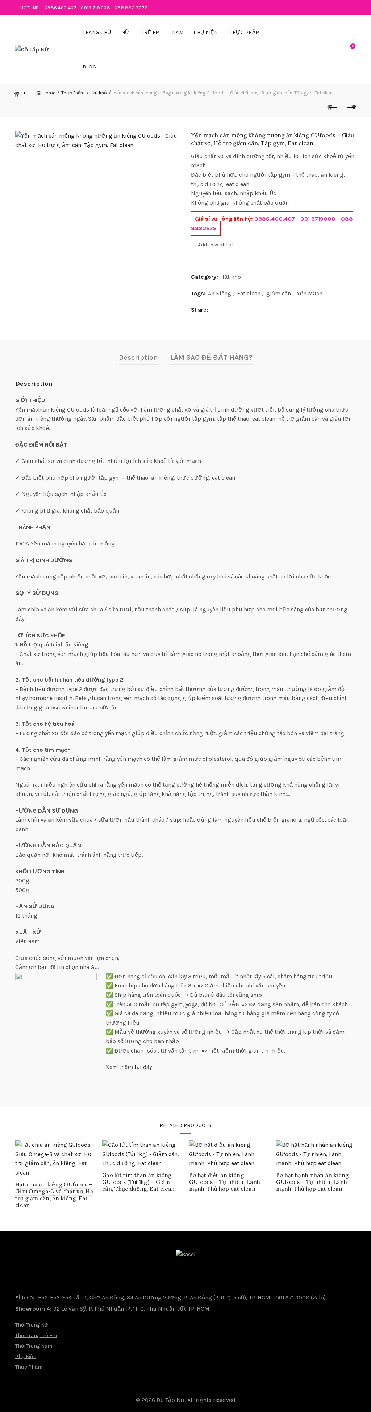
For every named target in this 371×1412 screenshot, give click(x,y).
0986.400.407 (61, 7)
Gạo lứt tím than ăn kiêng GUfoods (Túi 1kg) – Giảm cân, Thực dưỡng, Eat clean (138, 1182)
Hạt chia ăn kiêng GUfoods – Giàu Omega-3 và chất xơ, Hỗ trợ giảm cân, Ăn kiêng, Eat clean (54, 1195)
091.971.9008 (292, 1297)
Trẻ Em (151, 32)
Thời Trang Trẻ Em (36, 1335)
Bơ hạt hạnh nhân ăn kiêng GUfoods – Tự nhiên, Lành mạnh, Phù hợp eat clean (312, 1182)
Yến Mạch (309, 293)
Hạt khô (99, 93)
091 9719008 (317, 218)
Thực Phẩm (245, 32)
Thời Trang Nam (33, 1346)
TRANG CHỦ (97, 32)
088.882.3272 (131, 7)
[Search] (332, 49)
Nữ (125, 32)
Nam (178, 32)
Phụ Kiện (205, 32)
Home (49, 93)
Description (138, 357)
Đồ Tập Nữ (171, 1399)
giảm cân (278, 293)
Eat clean (248, 293)
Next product (351, 107)
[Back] (20, 93)
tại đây (143, 1066)
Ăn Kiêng (219, 293)
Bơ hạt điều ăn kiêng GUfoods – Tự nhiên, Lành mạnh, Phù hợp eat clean (224, 1182)
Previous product (333, 107)
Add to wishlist (216, 245)
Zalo (318, 1297)
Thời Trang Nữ (31, 1325)
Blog (89, 67)
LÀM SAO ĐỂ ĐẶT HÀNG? (211, 357)
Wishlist (353, 46)
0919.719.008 (95, 7)
